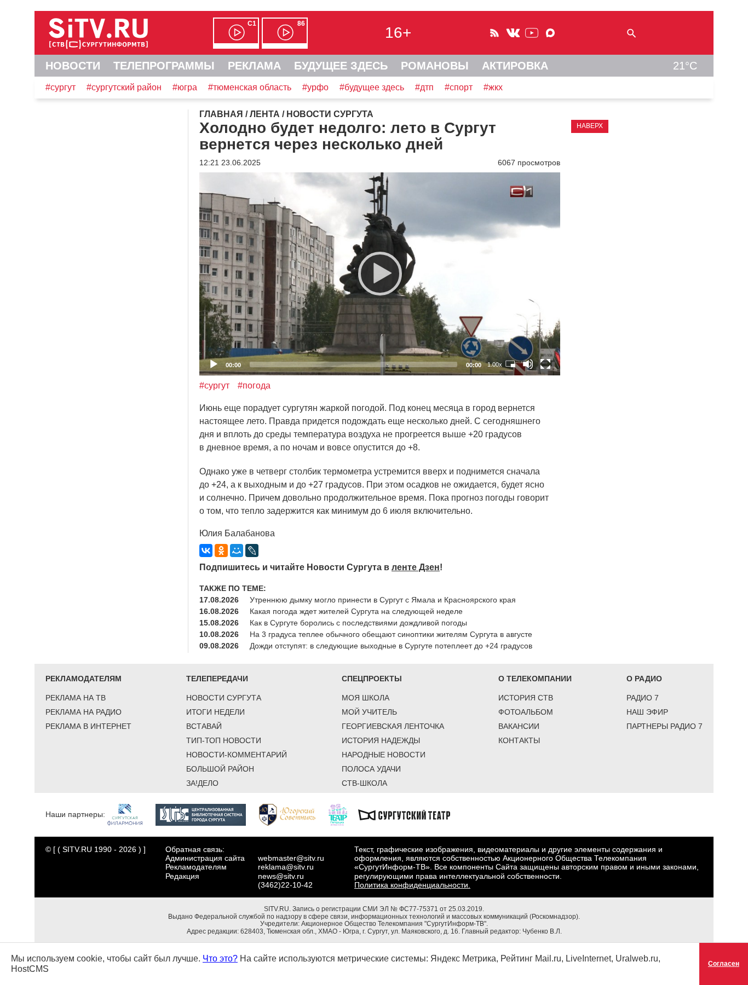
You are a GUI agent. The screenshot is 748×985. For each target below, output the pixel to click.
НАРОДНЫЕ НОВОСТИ (383, 754)
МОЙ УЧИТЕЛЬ (369, 712)
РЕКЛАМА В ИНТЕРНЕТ (88, 726)
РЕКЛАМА (254, 65)
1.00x (494, 364)
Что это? (220, 958)
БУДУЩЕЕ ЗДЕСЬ (341, 65)
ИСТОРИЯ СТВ (525, 697)
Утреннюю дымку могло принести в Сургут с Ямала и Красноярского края (383, 599)
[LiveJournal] (251, 550)
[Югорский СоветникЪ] (292, 814)
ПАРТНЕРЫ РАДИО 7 (664, 726)
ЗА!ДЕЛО (202, 783)
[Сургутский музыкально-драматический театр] (409, 814)
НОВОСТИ (72, 65)
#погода (254, 385)
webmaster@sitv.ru (291, 858)
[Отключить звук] (528, 364)
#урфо (315, 87)
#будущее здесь (372, 87)
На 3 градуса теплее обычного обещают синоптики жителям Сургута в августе (391, 634)
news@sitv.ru (281, 876)
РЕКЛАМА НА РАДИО (83, 712)
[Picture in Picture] (510, 364)
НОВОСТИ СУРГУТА (223, 697)
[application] (379, 273)
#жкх (493, 87)
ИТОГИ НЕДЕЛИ (215, 712)
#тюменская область (249, 87)
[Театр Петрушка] (343, 814)
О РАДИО (644, 678)
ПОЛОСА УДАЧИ (371, 768)
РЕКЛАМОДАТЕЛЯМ (83, 678)
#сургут (60, 87)
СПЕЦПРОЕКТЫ (372, 678)
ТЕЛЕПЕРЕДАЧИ (217, 678)
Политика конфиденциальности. (412, 884)
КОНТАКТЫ (519, 740)
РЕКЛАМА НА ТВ (75, 697)
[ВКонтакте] (205, 550)
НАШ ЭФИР (647, 712)
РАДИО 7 (642, 697)
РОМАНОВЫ (435, 65)
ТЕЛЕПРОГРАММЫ (164, 65)
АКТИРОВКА (515, 65)
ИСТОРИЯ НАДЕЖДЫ (381, 740)
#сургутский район (124, 87)
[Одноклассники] (221, 550)
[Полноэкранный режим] (545, 364)
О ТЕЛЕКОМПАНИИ (535, 678)
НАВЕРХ (590, 126)
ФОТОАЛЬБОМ (525, 712)
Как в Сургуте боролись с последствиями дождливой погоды (358, 622)
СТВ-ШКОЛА (364, 783)
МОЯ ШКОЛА (365, 697)
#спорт (459, 87)
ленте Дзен (416, 567)
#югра (184, 87)
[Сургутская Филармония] (130, 814)
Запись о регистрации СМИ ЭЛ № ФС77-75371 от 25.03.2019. (388, 909)
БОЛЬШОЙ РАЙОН (220, 768)
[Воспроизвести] (380, 274)
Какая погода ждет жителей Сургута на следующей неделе (356, 611)
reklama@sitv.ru (286, 866)
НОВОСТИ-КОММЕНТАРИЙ (236, 754)
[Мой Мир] (236, 550)
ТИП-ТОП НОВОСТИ (223, 740)
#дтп (424, 87)
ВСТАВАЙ (204, 726)
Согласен (723, 963)
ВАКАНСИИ (518, 726)
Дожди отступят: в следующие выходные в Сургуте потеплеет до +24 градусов (391, 645)
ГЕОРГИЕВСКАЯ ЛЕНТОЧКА (393, 726)
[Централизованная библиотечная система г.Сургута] (206, 814)
